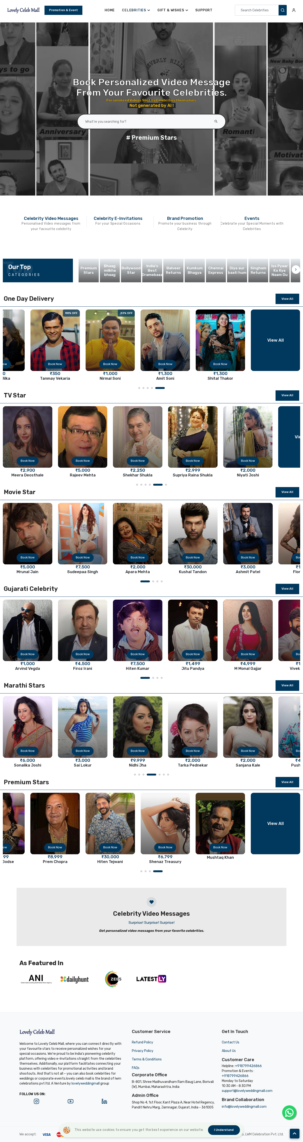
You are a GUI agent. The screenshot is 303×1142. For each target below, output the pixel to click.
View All (287, 299)
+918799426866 (248, 1066)
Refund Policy (142, 1042)
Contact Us (230, 1042)
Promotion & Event (63, 10)
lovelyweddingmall (85, 1083)
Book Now (28, 364)
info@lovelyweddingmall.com (244, 1107)
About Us (229, 1051)
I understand (224, 1130)
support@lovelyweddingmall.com (247, 1091)
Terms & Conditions (147, 1059)
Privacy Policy (142, 1051)
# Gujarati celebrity (151, 137)
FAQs (135, 1068)
